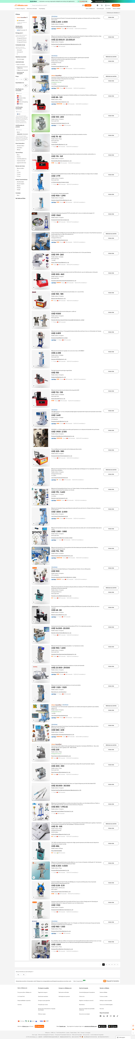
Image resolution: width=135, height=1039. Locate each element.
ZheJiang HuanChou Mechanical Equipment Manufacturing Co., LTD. (66, 44)
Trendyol (82, 1032)
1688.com (53, 1032)
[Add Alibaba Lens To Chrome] (39, 1026)
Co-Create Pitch (21, 996)
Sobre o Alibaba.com (22, 988)
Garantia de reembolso (43, 996)
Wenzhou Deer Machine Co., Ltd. (58, 298)
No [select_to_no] (23, 974)
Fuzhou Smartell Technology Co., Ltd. (59, 672)
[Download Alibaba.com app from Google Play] (112, 1026)
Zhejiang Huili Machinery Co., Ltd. (58, 377)
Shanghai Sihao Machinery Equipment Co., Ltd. (61, 160)
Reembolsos (82, 1004)
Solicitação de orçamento (64, 996)
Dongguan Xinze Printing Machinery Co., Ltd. (61, 931)
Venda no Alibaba (103, 992)
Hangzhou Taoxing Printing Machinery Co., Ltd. (61, 200)
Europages (88, 1032)
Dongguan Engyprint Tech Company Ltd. (60, 219)
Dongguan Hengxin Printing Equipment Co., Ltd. (61, 455)
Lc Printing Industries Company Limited (60, 182)
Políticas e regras (42, 1014)
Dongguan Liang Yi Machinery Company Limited (61, 537)
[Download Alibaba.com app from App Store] (102, 1026)
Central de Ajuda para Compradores (87, 992)
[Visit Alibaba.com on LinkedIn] (104, 1016)
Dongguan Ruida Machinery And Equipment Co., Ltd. (62, 436)
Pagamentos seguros (42, 992)
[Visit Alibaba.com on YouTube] (114, 1016)
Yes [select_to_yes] (18, 974)
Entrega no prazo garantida (44, 1000)
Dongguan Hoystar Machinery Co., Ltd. (59, 66)
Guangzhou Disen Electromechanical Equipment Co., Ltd (63, 280)
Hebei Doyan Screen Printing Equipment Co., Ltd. (62, 555)
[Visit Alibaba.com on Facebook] (100, 1016)
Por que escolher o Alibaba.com (24, 992)
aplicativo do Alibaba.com (91, 1026)
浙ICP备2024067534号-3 (103, 1036)
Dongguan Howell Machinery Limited (59, 337)
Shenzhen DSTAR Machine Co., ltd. (58, 359)
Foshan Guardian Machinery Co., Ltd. (59, 144)
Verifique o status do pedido (106, 1000)
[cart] (102, 5)
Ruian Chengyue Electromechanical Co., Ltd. (61, 755)
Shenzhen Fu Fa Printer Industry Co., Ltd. (60, 123)
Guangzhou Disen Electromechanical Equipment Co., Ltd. (63, 654)
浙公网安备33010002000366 (90, 1036)
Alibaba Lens (25, 1026)
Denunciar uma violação (84, 1014)
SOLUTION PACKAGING (56, 850)
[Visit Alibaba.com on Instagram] (111, 1016)
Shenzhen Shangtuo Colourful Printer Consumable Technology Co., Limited (67, 319)
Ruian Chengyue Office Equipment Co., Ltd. (60, 772)
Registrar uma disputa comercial (86, 1000)
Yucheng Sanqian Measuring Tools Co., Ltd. (60, 834)
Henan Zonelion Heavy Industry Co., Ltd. (60, 101)
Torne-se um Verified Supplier (106, 1004)
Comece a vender (104, 996)
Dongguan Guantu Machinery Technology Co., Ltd (62, 909)
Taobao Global (73, 1032)
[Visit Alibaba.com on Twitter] (107, 1016)
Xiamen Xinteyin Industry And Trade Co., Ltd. (61, 891)
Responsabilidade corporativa (24, 1000)
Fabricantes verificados (64, 992)
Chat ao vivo (82, 996)
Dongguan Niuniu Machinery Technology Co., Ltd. (62, 949)
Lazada (67, 1032)
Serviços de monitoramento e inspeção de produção (46, 1009)
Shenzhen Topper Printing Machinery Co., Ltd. (61, 632)
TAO (78, 1032)
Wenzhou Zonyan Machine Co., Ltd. (59, 614)
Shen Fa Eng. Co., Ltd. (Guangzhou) (58, 691)
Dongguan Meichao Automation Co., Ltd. (60, 870)
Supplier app (62, 1026)
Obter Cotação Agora (78, 981)
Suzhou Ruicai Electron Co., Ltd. (58, 398)
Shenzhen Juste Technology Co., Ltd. (59, 498)
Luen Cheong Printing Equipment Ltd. (59, 86)
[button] (83, 5)
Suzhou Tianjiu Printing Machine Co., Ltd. (60, 262)
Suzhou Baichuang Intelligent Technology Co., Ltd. (62, 811)
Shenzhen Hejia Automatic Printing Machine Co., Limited (63, 26)
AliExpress (47, 1032)
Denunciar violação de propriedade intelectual (86, 1009)
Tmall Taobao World (60, 1032)
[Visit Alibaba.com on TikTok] (117, 1016)
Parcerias (102, 1008)
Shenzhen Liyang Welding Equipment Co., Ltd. (61, 595)
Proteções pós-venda (43, 1004)
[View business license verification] (80, 1037)
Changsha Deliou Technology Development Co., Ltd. (62, 734)
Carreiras (20, 1004)
